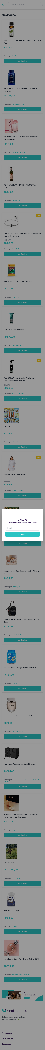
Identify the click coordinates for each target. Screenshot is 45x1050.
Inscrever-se (22, 534)
